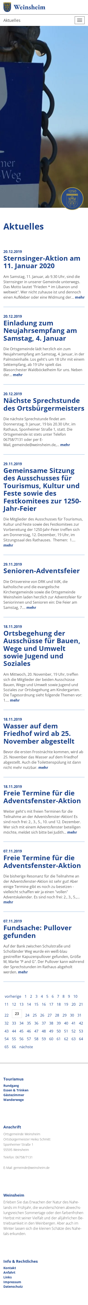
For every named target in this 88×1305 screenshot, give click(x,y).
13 (21, 1004)
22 (7, 1015)
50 (59, 1031)
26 (42, 1015)
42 (81, 1023)
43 (7, 1031)
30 (72, 1015)
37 (44, 1023)
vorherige (13, 996)
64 (81, 1038)
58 (36, 1038)
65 (7, 1046)
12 (14, 1004)
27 (50, 1015)
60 (51, 1038)
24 (27, 1015)
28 (57, 1015)
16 (44, 1004)
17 (51, 1004)
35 (29, 1023)
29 (65, 1015)
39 (59, 1023)
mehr (80, 297)
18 (59, 1004)
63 (74, 1038)
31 (79, 1015)
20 (74, 1004)
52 (74, 1031)
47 (36, 1031)
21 (81, 1004)
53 (81, 1031)
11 (7, 1004)
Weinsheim (29, 6)
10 (75, 996)
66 (14, 1046)
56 (21, 1038)
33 (14, 1023)
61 (59, 1038)
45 (21, 1031)
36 (36, 1023)
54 (7, 1038)
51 (66, 1031)
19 (66, 1004)
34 (21, 1023)
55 (14, 1038)
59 (44, 1038)
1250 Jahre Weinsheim (72, 198)
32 (7, 1023)
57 (29, 1038)
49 (51, 1031)
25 (35, 1015)
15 (36, 1004)
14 (29, 1004)
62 (66, 1038)
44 (14, 1031)
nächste (26, 1046)
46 (29, 1031)
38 (51, 1023)
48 (44, 1031)
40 (66, 1023)
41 (74, 1023)
